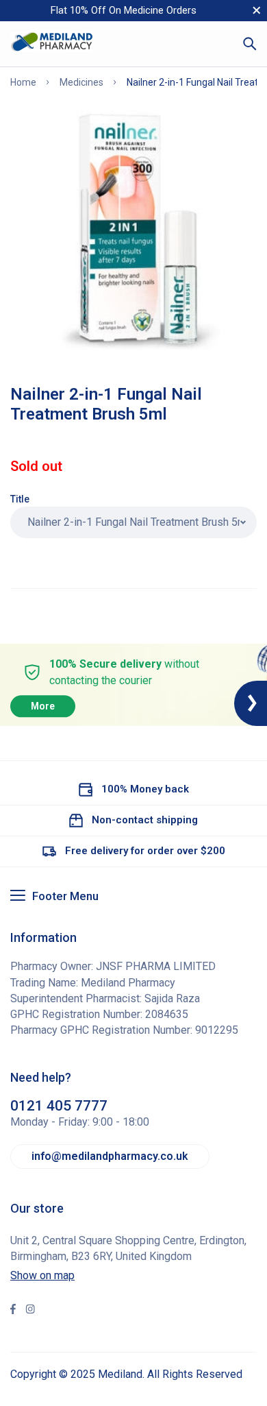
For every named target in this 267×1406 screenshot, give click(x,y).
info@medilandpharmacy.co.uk (109, 1156)
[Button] (250, 44)
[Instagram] (30, 1310)
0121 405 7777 (58, 1106)
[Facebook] (13, 1310)
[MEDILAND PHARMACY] (51, 44)
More (43, 706)
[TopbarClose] (256, 10)
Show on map (42, 1275)
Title (19, 499)
